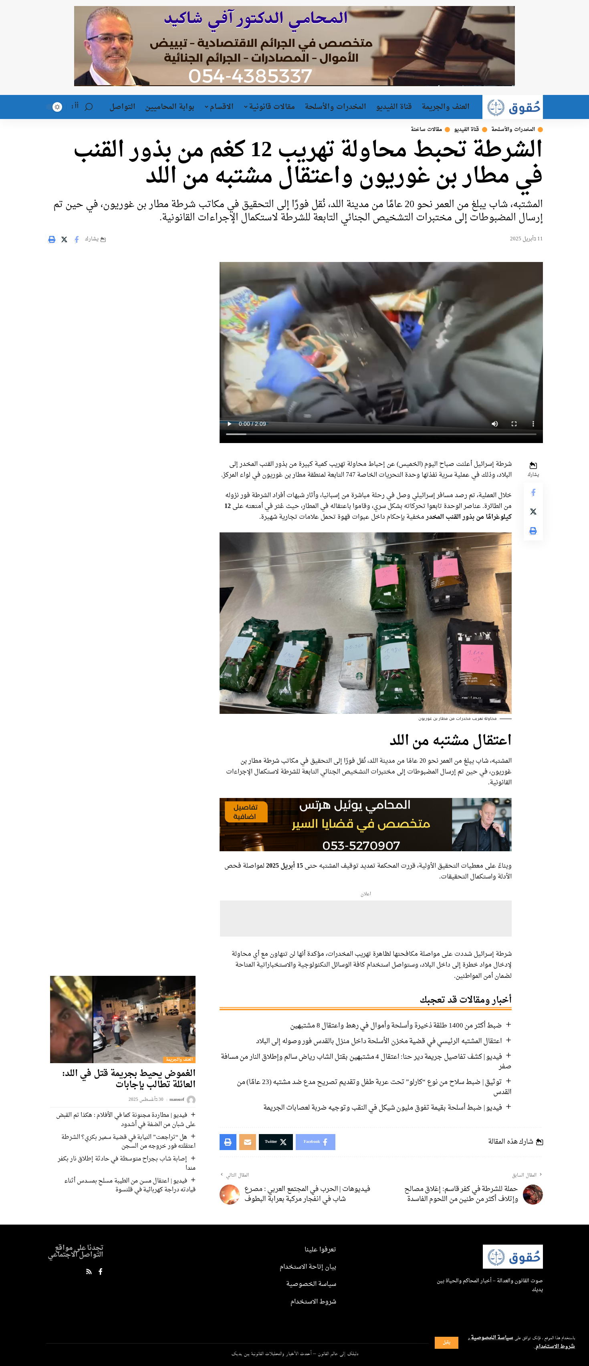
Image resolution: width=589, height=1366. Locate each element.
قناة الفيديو (467, 129)
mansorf (176, 1100)
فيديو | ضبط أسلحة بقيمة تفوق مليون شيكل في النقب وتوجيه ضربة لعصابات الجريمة (382, 1107)
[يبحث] (89, 107)
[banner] (366, 826)
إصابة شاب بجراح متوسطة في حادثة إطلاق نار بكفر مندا (127, 1163)
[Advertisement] (366, 919)
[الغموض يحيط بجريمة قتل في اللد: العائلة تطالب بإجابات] (123, 1019)
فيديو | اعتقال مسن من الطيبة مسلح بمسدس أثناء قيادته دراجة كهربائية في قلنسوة (130, 1185)
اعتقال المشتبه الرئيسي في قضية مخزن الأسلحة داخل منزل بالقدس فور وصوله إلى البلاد (379, 1041)
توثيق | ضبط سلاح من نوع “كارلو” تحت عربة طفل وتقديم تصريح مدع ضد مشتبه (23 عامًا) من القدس (374, 1087)
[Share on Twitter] (64, 239)
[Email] (247, 1142)
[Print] (51, 239)
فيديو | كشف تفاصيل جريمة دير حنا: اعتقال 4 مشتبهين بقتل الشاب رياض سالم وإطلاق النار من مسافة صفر (366, 1062)
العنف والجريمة (179, 1060)
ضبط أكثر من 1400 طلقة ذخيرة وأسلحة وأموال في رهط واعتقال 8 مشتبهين (396, 1025)
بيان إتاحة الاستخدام (308, 1267)
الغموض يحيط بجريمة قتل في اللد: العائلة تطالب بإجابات (129, 1079)
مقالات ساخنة (426, 129)
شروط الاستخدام (555, 1347)
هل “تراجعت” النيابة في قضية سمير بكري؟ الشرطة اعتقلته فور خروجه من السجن (128, 1142)
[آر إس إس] (89, 1272)
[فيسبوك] (100, 1272)
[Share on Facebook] (76, 239)
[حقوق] (512, 107)
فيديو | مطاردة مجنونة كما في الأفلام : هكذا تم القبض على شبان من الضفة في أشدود (126, 1120)
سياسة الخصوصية (491, 1338)
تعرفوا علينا (320, 1250)
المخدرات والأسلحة (513, 129)
